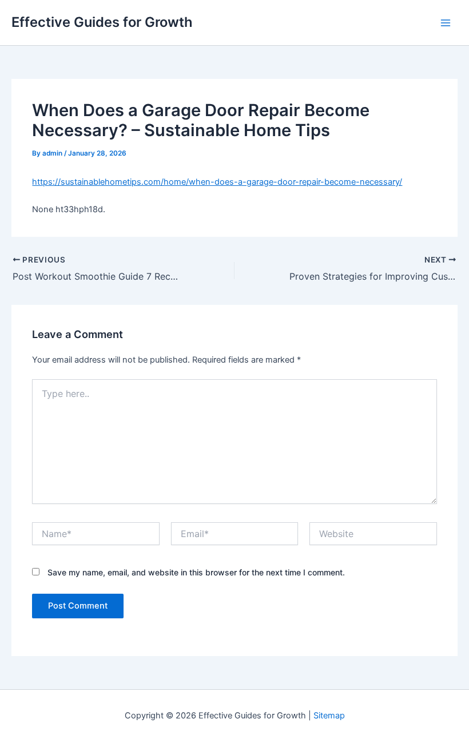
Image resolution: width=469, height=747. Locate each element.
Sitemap (329, 715)
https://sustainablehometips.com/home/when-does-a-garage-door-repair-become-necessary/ (217, 182)
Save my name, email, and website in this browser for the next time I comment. (196, 572)
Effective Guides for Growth (102, 22)
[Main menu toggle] (446, 23)
